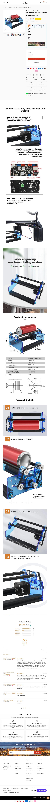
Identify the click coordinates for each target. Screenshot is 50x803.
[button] (4, 2)
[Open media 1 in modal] (14, 21)
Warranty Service (43, 78)
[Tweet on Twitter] (34, 75)
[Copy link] (43, 75)
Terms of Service (35, 78)
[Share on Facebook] (30, 75)
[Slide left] (4, 34)
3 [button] (25, 708)
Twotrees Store (37, 797)
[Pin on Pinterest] (37, 75)
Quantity (29, 52)
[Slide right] (23, 34)
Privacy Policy (28, 78)
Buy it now (36, 62)
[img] (20, 658)
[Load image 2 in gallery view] (12, 34)
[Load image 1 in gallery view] (8, 34)
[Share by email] (40, 75)
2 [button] (23, 708)
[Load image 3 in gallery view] (19, 34)
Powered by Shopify (43, 797)
